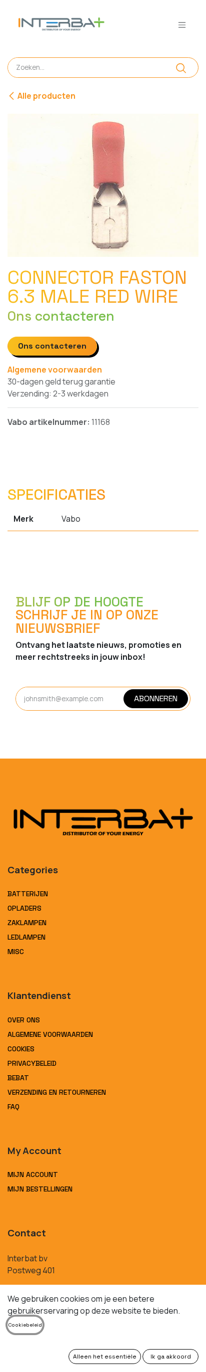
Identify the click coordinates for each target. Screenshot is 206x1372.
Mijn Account (33, 1174)
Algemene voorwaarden (55, 369)
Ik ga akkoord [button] (170, 1357)
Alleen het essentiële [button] (104, 1357)
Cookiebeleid (25, 1325)
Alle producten (47, 95)
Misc (16, 951)
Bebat (18, 1077)
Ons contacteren (52, 346)
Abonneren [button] (156, 698)
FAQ (14, 1106)
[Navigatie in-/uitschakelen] (182, 24)
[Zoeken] (181, 67)
